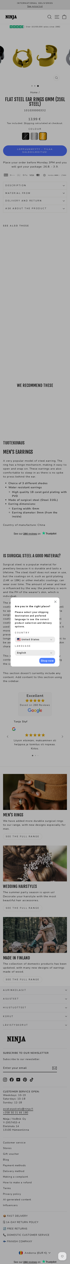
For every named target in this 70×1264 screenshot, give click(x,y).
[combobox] (28, 639)
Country (22, 632)
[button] (55, 602)
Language (23, 646)
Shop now (47, 660)
